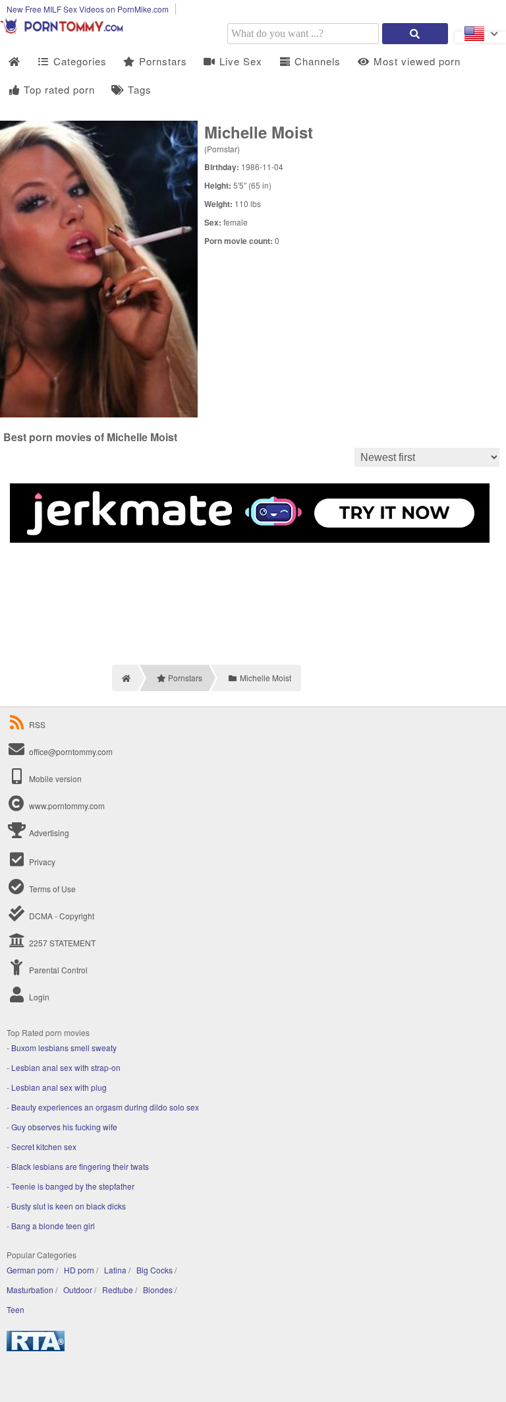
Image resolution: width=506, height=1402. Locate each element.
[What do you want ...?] (415, 33)
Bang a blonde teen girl (53, 1225)
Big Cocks (154, 1269)
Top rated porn (57, 89)
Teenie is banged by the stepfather (72, 1186)
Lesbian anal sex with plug (59, 1087)
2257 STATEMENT (61, 942)
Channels (316, 61)
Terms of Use (51, 888)
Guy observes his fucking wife (64, 1126)
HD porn (79, 1269)
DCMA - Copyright (60, 915)
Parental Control (57, 969)
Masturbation (30, 1289)
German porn (30, 1269)
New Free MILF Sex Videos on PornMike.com (88, 9)
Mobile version (54, 778)
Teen (15, 1309)
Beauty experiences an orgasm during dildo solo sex (105, 1106)
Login (38, 996)
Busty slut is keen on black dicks (68, 1205)
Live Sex (239, 61)
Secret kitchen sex (43, 1146)
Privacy (41, 861)
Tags (138, 89)
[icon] (14, 61)
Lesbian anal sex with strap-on (66, 1067)
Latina (115, 1269)
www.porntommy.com (67, 805)
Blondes (158, 1289)
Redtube (117, 1289)
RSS (37, 724)
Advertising (48, 832)
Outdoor (77, 1289)
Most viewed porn (415, 61)
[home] (125, 678)
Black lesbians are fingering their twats (80, 1166)
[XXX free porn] (66, 30)
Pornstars (161, 61)
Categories (78, 61)
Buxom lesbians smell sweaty (64, 1047)
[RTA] (36, 1347)
